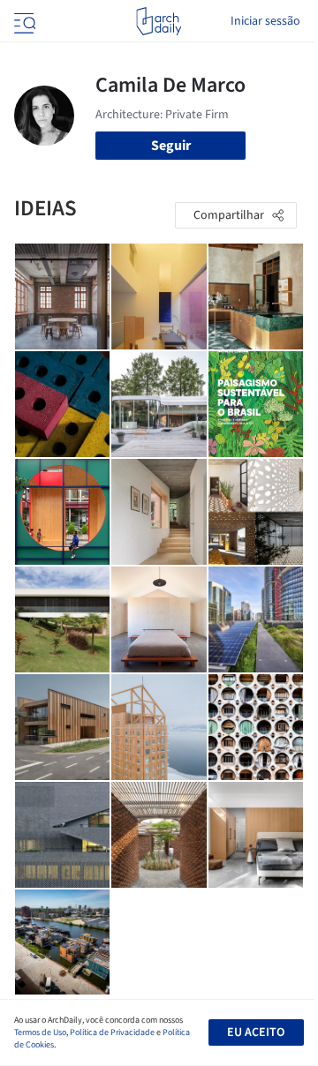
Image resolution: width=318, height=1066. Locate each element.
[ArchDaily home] (158, 21)
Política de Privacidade (112, 1032)
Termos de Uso (40, 1032)
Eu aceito (255, 1032)
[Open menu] (23, 21)
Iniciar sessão (265, 21)
